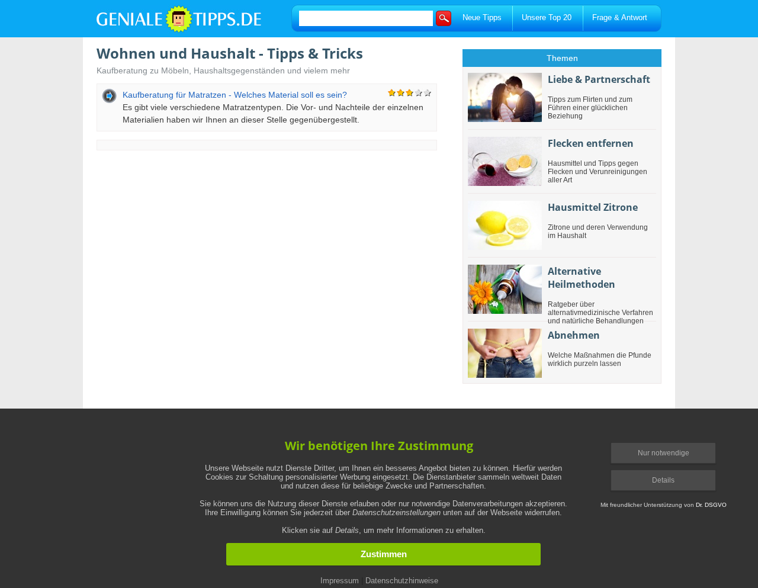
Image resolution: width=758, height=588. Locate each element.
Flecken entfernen (591, 143)
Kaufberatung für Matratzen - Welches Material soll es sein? (235, 94)
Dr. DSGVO (711, 505)
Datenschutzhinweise (401, 580)
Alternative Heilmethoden (581, 278)
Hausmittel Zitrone (593, 207)
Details (663, 480)
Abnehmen (574, 335)
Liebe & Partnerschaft (599, 79)
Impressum (339, 580)
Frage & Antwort (619, 17)
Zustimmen (384, 554)
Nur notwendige (663, 453)
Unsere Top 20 (546, 17)
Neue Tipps (482, 17)
